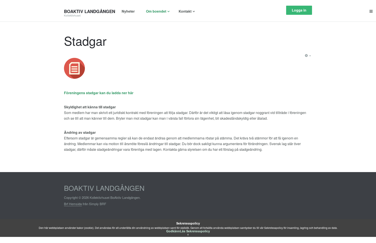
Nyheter (128, 11)
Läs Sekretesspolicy (195, 231)
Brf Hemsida (73, 203)
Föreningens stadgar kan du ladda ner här (98, 92)
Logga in (299, 10)
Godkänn (173, 231)
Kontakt (185, 11)
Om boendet (156, 11)
